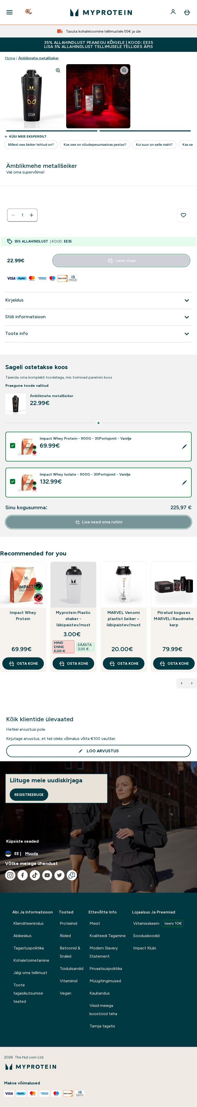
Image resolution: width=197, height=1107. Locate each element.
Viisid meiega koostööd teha (103, 1009)
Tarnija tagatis (102, 1026)
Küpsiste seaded (22, 841)
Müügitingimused (105, 981)
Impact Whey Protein (23, 615)
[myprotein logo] (101, 12)
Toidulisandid (71, 968)
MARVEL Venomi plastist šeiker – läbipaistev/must (124, 618)
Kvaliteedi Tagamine (108, 935)
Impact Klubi (144, 948)
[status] (22, 215)
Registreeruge (29, 795)
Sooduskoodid (146, 935)
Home (10, 58)
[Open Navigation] (9, 12)
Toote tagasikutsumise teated (28, 993)
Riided (65, 935)
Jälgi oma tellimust (30, 972)
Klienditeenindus (28, 923)
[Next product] (192, 683)
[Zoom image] (58, 70)
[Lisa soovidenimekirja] (183, 215)
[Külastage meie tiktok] (35, 875)
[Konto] (173, 12)
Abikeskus (22, 935)
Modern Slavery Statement (104, 952)
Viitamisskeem (157, 923)
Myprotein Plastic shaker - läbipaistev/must (73, 618)
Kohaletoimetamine (31, 960)
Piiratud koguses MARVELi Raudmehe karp (174, 618)
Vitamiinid (68, 981)
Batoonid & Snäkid (70, 952)
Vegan (65, 993)
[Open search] (29, 12)
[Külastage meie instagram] (10, 875)
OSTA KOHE (27, 663)
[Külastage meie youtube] (47, 875)
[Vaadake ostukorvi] (187, 12)
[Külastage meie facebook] (22, 875)
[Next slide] (196, 628)
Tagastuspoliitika (28, 948)
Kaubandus (100, 993)
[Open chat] (72, 875)
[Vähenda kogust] (13, 215)
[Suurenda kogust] (31, 215)
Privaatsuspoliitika (106, 968)
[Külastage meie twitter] (59, 875)
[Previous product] (181, 683)
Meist (95, 923)
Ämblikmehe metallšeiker (38, 58)
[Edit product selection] (184, 446)
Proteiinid (68, 923)
